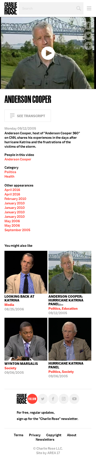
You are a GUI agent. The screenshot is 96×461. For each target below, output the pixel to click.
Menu (87, 8)
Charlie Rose (10, 8)
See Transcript (31, 116)
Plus (88, 46)
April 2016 (12, 190)
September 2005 (17, 230)
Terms (18, 435)
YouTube (74, 399)
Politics (10, 172)
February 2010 (15, 199)
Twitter (88, 35)
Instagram (64, 399)
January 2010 (14, 203)
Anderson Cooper (17, 159)
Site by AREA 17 (48, 453)
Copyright (53, 435)
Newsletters (45, 439)
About (71, 435)
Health (9, 176)
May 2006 (12, 221)
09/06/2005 (21, 368)
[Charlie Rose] (22, 399)
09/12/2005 (65, 304)
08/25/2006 (19, 302)
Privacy (35, 435)
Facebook (88, 25)
